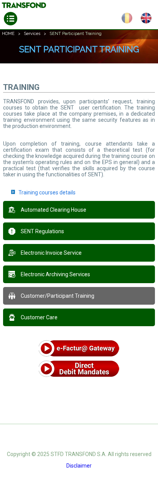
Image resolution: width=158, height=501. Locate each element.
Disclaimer (79, 466)
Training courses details (47, 192)
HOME (8, 33)
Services (32, 33)
